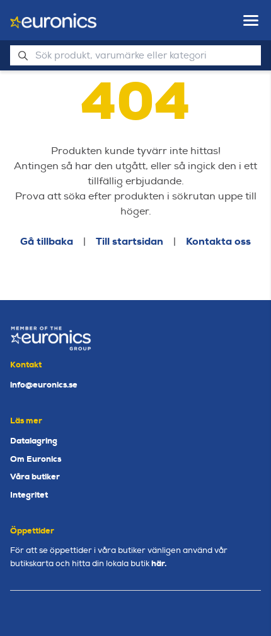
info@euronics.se (44, 384)
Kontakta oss (218, 241)
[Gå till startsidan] (53, 20)
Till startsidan (129, 241)
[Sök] (22, 55)
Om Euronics (35, 459)
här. (158, 563)
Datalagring (33, 440)
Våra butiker (35, 476)
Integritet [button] (29, 494)
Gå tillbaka (46, 241)
